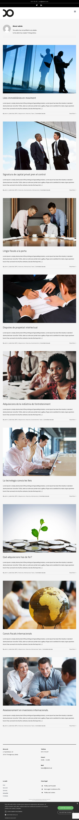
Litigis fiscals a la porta (14, 251)
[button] (27, 815)
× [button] (77, 803)
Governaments (28, 190)
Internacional (35, 190)
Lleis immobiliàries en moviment (19, 98)
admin (6, 113)
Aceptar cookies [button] (66, 808)
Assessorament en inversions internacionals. (25, 710)
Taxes (32, 113)
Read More (72, 113)
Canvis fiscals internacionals (17, 633)
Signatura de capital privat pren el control (24, 174)
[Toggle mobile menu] (75, 11)
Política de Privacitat (50, 786)
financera (28, 113)
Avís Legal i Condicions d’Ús (52, 789)
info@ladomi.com (43, 1)
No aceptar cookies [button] (65, 812)
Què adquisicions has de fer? (17, 557)
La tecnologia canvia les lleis (17, 480)
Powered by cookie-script (10, 818)
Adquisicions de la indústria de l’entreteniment (26, 404)
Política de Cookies (49, 792)
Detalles (18, 808)
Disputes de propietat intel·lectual (20, 327)
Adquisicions (21, 113)
